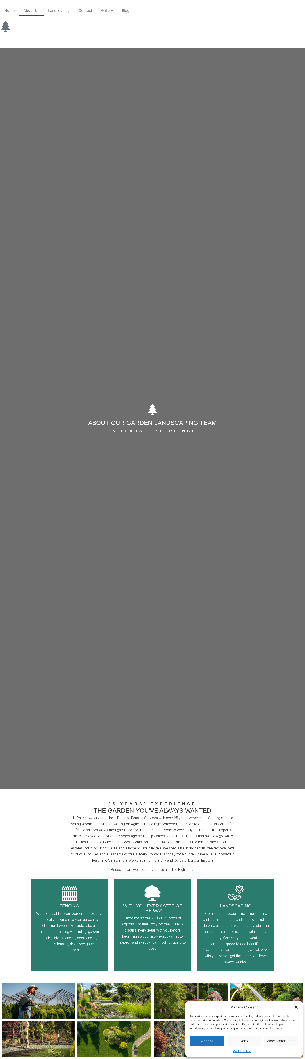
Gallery (107, 10)
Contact (85, 10)
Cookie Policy (242, 1051)
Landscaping (59, 10)
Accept (207, 1041)
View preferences (281, 1041)
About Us (31, 10)
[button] (296, 1007)
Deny (244, 1041)
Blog (126, 10)
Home (9, 10)
